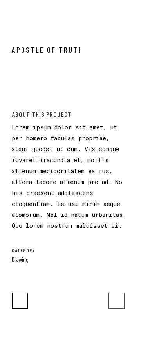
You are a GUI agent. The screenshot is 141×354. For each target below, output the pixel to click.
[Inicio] (12, 104)
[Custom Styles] (13, 104)
